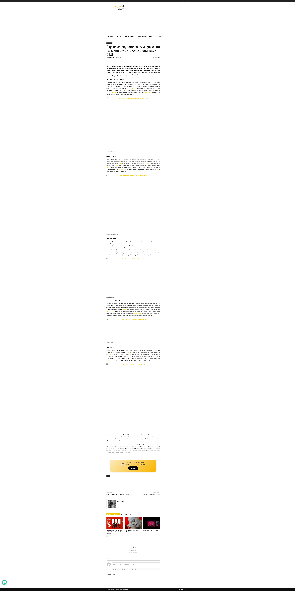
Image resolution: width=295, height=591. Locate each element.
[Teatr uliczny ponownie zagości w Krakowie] (133, 523)
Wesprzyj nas (133, 468)
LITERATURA (142, 36)
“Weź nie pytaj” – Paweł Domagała (151, 494)
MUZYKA (111, 36)
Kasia (120, 163)
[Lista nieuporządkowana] (124, 569)
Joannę (124, 309)
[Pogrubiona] (113, 569)
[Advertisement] (147, 23)
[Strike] (120, 569)
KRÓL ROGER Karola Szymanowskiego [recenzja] (118, 494)
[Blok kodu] (129, 569)
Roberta (111, 354)
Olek (107, 167)
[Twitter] (187, 1)
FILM (119, 36)
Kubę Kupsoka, (131, 88)
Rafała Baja (148, 92)
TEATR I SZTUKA (130, 36)
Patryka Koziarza (111, 92)
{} (132, 569)
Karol (117, 165)
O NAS (113, 1)
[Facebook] (180, 1)
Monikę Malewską (148, 249)
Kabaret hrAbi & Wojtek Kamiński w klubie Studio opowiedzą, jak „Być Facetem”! (114, 532)
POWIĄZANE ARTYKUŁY (113, 514)
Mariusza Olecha (155, 247)
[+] (135, 569)
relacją (108, 360)
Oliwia (147, 163)
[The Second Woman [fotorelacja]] (151, 523)
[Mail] (185, 1)
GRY (152, 36)
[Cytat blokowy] (126, 569)
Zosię (128, 352)
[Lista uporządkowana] (122, 569)
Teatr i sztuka (117, 41)
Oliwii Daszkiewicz (138, 251)
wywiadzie (120, 169)
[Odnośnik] (131, 569)
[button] (187, 37)
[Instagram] (182, 1)
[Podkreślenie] (118, 569)
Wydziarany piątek (114, 475)
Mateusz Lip (111, 57)
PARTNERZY (108, 1)
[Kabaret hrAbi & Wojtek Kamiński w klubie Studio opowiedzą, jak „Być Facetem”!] (114, 523)
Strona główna (109, 41)
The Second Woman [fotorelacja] (150, 530)
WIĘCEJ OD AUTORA (126, 514)
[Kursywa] (116, 569)
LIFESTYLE (160, 36)
